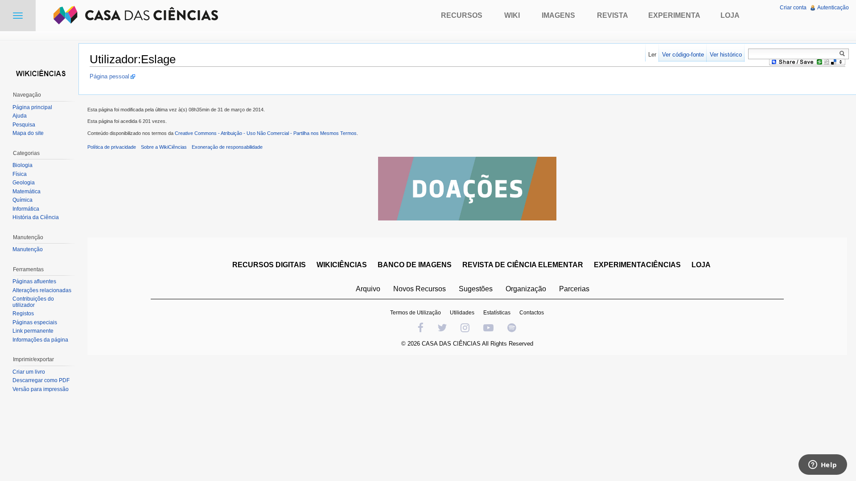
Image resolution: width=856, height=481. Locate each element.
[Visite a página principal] (39, 72)
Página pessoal (109, 76)
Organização (526, 289)
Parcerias (574, 289)
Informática (25, 209)
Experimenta (674, 15)
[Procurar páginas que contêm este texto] (843, 53)
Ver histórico (726, 54)
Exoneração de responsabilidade (227, 147)
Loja (730, 15)
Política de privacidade (111, 147)
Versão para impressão (40, 389)
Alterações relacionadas (41, 290)
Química (22, 200)
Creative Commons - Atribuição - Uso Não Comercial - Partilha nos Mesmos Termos (266, 133)
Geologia (23, 182)
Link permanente (33, 331)
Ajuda (19, 116)
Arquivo (368, 289)
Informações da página (40, 340)
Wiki (512, 15)
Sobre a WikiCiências (164, 147)
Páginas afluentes (34, 281)
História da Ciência (35, 217)
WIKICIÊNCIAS (342, 265)
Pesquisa (23, 125)
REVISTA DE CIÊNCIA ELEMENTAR (522, 265)
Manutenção (27, 249)
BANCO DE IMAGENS (415, 265)
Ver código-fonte (683, 54)
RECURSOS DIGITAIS (269, 265)
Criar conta (793, 7)
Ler (652, 54)
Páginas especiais (34, 322)
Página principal (32, 107)
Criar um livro (28, 372)
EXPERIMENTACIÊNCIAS (637, 265)
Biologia (22, 165)
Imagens (558, 15)
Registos (23, 313)
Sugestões (476, 289)
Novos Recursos (419, 289)
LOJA (701, 265)
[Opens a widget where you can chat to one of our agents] (822, 465)
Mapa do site (28, 133)
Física (19, 174)
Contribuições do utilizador (33, 302)
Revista (612, 15)
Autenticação (833, 7)
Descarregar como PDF (41, 380)
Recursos (461, 15)
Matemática (26, 191)
